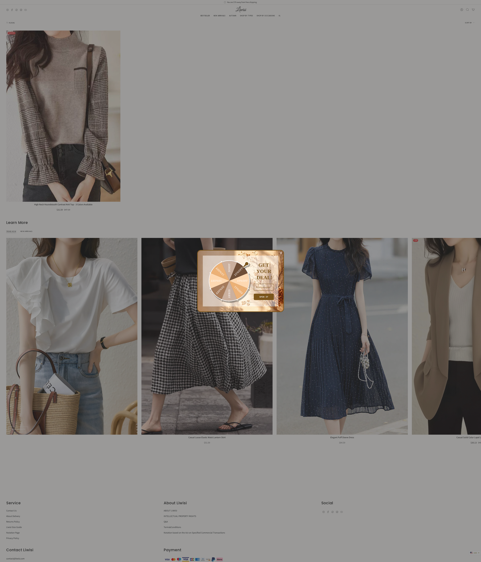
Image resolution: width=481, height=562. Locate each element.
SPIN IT (263, 297)
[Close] (281, 253)
